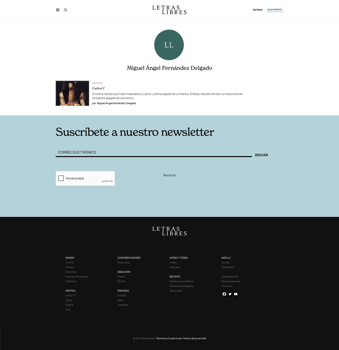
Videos (173, 262)
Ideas (120, 300)
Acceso (225, 262)
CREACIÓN (124, 271)
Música (69, 304)
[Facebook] (224, 294)
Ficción (121, 281)
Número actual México (182, 281)
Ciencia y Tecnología (77, 276)
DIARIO (70, 257)
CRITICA (71, 290)
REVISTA (175, 276)
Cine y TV (70, 295)
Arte (68, 309)
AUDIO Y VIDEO (179, 257)
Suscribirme (227, 267)
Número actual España (182, 286)
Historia (122, 295)
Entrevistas (124, 262)
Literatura (71, 281)
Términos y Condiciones (169, 338)
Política (70, 267)
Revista (97, 83)
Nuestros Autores (230, 281)
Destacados (176, 290)
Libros (69, 300)
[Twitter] (230, 294)
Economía (71, 272)
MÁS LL (226, 257)
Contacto (226, 286)
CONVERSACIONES (129, 257)
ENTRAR (257, 10)
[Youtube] (235, 294)
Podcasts (175, 267)
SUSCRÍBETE (274, 9)
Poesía (121, 276)
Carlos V (98, 88)
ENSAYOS (123, 290)
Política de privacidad (194, 338)
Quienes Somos (229, 276)
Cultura (70, 262)
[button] (58, 10)
